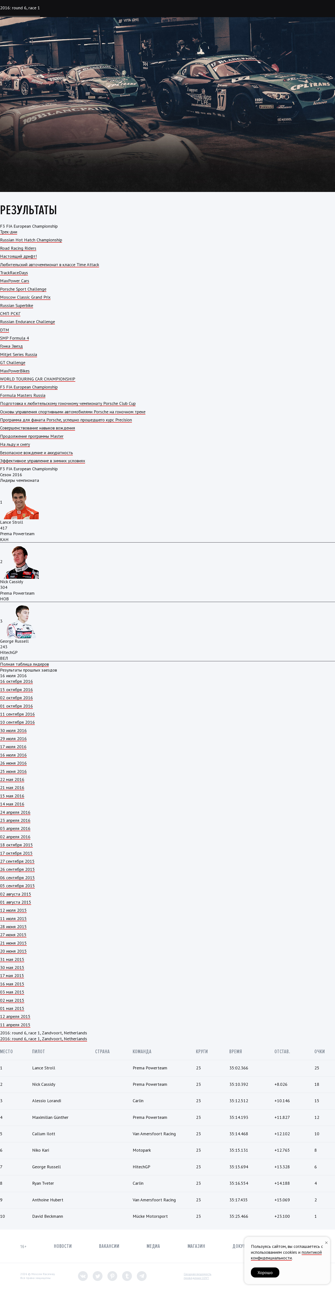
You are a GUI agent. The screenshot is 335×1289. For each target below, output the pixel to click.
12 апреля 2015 (15, 1016)
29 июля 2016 (13, 738)
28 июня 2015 (13, 926)
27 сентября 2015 (17, 861)
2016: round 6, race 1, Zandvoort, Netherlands (43, 1038)
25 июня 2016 (13, 771)
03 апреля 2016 (15, 828)
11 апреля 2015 (15, 1025)
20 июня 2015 (13, 951)
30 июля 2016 (13, 730)
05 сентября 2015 (17, 885)
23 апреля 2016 (15, 820)
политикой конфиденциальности (286, 1255)
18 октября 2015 (16, 845)
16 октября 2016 (16, 681)
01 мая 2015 (12, 1008)
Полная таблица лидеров (24, 664)
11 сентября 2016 (17, 714)
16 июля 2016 (13, 755)
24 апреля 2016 (15, 812)
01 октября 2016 (16, 706)
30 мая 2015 (12, 967)
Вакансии (109, 1246)
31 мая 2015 (12, 959)
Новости (63, 1246)
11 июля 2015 (13, 918)
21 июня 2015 (13, 943)
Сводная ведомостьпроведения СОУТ (197, 1276)
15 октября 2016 (16, 689)
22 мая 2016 (12, 779)
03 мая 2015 (12, 992)
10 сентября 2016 (17, 722)
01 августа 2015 (15, 902)
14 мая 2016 (12, 804)
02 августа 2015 (15, 894)
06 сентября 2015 (17, 877)
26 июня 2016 (13, 763)
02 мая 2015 (12, 1000)
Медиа (153, 1246)
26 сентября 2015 (17, 869)
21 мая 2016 (12, 787)
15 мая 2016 (12, 796)
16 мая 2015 (12, 984)
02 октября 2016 (16, 697)
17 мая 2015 (12, 975)
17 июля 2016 (13, 746)
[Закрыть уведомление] (326, 1242)
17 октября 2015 (16, 853)
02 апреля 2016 (15, 837)
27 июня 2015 (13, 934)
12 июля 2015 (13, 910)
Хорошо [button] (265, 1272)
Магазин (196, 1246)
